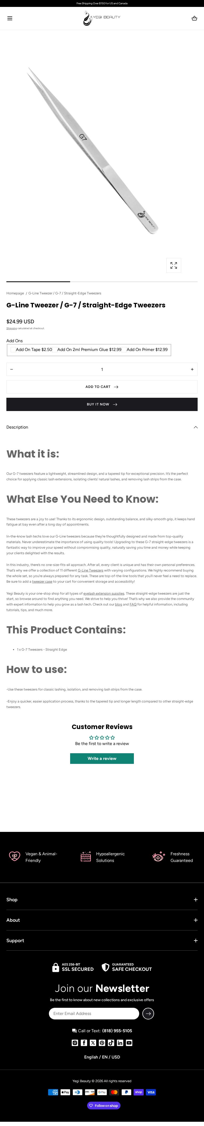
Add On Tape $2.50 (34, 349)
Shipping (11, 328)
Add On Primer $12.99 (147, 349)
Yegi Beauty (82, 1081)
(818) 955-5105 (117, 1030)
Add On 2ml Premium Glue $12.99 (89, 349)
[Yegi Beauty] (102, 18)
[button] (9, 18)
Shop (12, 900)
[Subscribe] (148, 1013)
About (13, 920)
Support (15, 940)
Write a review (102, 758)
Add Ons (14, 340)
